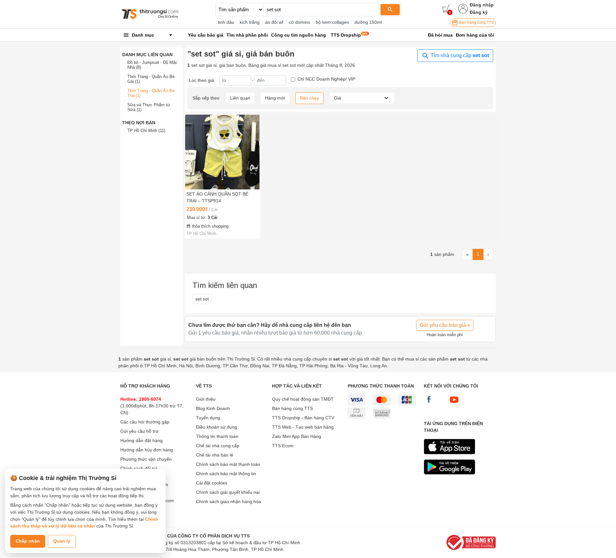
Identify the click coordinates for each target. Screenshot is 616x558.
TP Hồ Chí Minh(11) (146, 130)
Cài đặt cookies (211, 482)
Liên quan (240, 97)
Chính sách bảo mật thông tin (226, 473)
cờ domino (299, 22)
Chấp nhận (28, 541)
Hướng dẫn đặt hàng (141, 440)
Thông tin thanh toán (217, 436)
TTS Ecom (283, 445)
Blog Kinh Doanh (213, 408)
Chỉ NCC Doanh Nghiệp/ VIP (326, 79)
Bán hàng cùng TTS (476, 22)
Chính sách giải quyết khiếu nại (228, 492)
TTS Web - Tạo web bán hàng (303, 427)
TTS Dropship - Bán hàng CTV (303, 417)
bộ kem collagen (332, 22)
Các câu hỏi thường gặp (144, 421)
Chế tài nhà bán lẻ (214, 455)
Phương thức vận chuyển (146, 459)
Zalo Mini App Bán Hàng (296, 436)
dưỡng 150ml (368, 22)
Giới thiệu (206, 399)
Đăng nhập (482, 4)
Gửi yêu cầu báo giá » (445, 325)
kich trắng (250, 22)
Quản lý (61, 541)
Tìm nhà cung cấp (459, 55)
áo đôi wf (274, 22)
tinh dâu (226, 22)
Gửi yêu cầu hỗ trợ (139, 431)
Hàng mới (275, 97)
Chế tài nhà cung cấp (217, 445)
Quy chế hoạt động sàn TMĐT (303, 399)
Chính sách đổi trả (139, 468)
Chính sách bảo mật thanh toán (228, 464)
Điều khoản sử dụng (216, 427)
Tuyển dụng (208, 417)
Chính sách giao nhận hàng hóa (228, 501)
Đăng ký (479, 12)
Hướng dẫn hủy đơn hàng (146, 449)
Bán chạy (309, 97)
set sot (202, 298)
